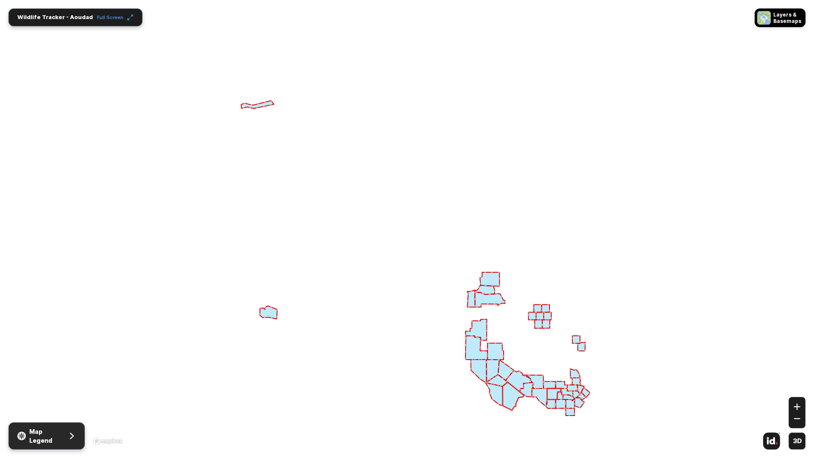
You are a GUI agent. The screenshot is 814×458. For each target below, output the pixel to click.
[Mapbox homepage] (108, 441)
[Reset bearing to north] (797, 384)
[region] (407, 229)
